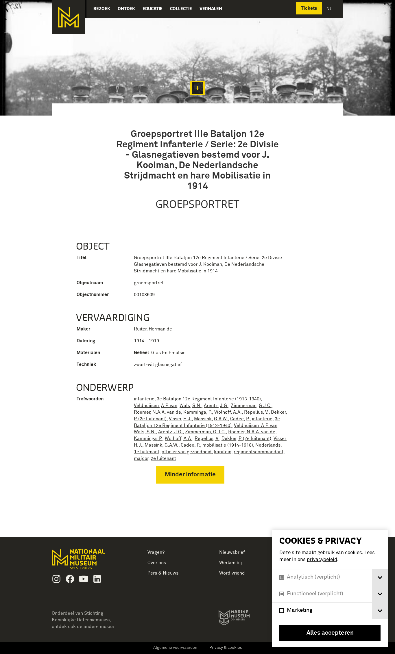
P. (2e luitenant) (150, 419)
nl (329, 8)
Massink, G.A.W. (161, 445)
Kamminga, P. (148, 438)
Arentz (211, 405)
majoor (141, 458)
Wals (185, 405)
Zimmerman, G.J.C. (205, 432)
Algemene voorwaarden (175, 648)
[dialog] (330, 588)
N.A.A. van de (166, 412)
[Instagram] (56, 579)
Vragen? (156, 552)
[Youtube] (83, 579)
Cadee (237, 419)
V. (267, 412)
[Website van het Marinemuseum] (242, 618)
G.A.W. (221, 419)
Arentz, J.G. (170, 432)
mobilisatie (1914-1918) (227, 445)
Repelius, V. (207, 438)
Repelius (253, 412)
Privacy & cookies (225, 648)
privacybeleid (322, 559)
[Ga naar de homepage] (68, 17)
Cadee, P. (190, 445)
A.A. (237, 412)
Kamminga (194, 412)
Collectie (181, 8)
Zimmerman (243, 405)
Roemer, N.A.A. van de (251, 432)
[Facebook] (70, 579)
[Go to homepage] (87, 561)
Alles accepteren (330, 633)
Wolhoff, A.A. (178, 438)
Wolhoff (222, 412)
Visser (175, 419)
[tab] (380, 577)
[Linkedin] (97, 579)
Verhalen (211, 8)
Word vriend (232, 573)
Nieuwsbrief (232, 552)
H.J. (187, 419)
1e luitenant (146, 451)
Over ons (156, 562)
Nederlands (267, 445)
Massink (203, 419)
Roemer (142, 412)
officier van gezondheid (187, 451)
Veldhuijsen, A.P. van (255, 425)
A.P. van (169, 405)
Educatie (153, 8)
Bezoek (101, 8)
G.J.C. (265, 405)
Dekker (278, 412)
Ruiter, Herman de (153, 329)
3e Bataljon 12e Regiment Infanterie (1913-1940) (209, 399)
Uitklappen (197, 88)
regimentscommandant (258, 451)
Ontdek (126, 8)
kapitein (222, 451)
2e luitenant (163, 458)
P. (210, 412)
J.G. (224, 405)
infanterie (144, 399)
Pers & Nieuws (162, 573)
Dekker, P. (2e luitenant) (246, 438)
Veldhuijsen (146, 405)
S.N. (197, 405)
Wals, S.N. (145, 432)
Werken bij (230, 562)
